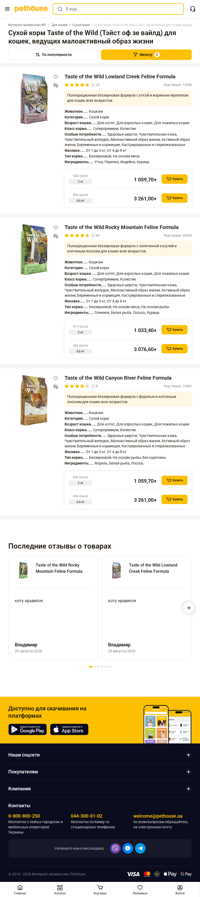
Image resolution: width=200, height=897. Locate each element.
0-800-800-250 (24, 816)
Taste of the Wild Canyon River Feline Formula (118, 378)
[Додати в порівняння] (55, 85)
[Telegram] (140, 848)
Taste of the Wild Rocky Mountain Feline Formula (122, 227)
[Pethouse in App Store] (69, 729)
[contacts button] (192, 9)
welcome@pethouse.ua (158, 816)
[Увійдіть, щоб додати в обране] (55, 77)
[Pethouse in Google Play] (27, 729)
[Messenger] (128, 848)
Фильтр (149, 55)
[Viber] (115, 848)
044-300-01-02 (86, 816)
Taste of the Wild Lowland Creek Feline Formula (120, 76)
